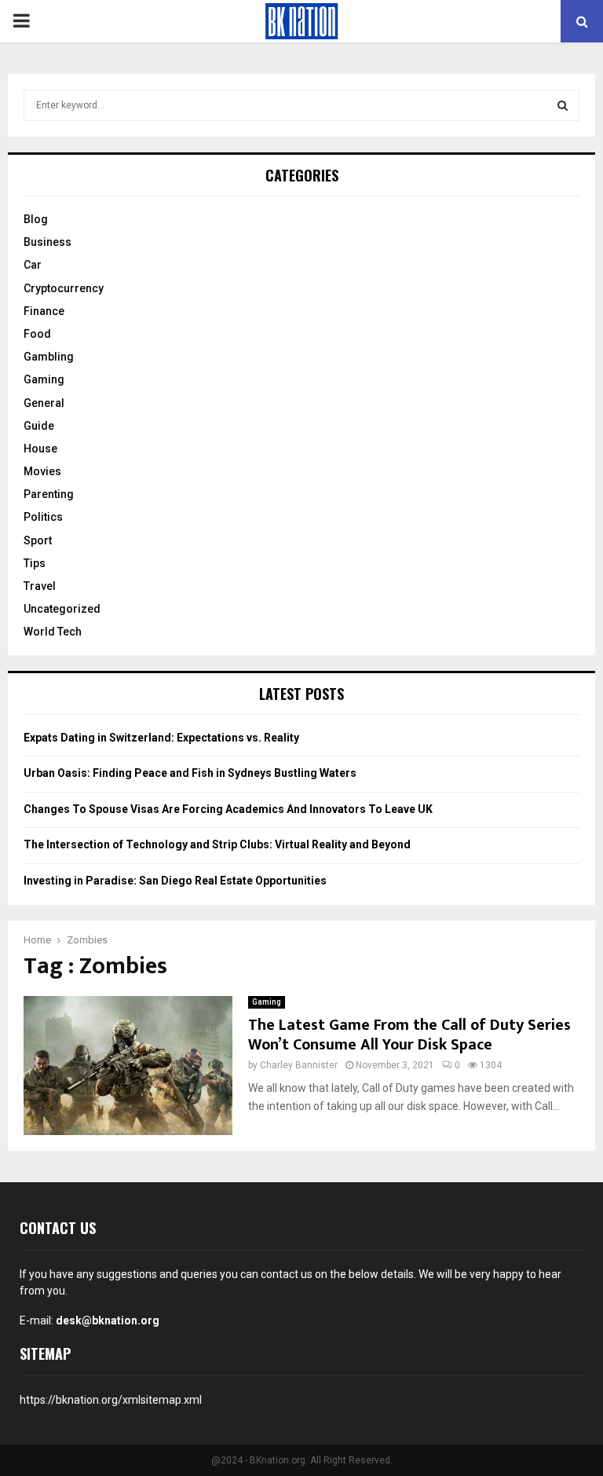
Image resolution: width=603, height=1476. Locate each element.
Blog (36, 219)
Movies (42, 471)
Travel (40, 586)
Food (37, 334)
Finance (44, 311)
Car (33, 264)
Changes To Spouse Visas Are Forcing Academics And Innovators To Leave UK (228, 809)
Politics (43, 517)
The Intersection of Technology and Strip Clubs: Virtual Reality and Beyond (217, 844)
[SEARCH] (562, 105)
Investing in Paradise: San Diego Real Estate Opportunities (175, 880)
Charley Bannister (299, 1065)
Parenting (49, 494)
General (44, 403)
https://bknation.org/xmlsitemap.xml (111, 1400)
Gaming (266, 1002)
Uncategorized (62, 608)
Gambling (49, 356)
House (40, 448)
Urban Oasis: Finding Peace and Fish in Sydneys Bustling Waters (190, 773)
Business (47, 242)
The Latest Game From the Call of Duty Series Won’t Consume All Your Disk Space (409, 1035)
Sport (38, 540)
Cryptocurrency (64, 288)
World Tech (53, 631)
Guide (39, 425)
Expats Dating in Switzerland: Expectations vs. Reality (161, 737)
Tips (35, 563)
